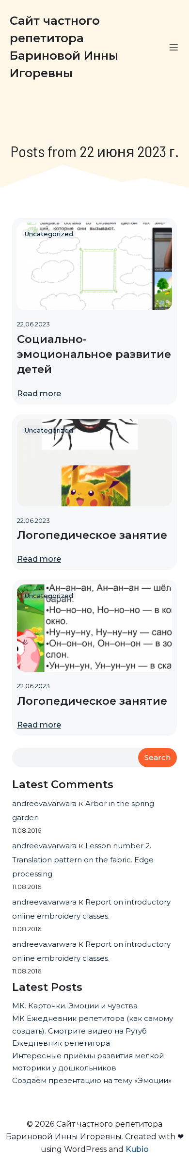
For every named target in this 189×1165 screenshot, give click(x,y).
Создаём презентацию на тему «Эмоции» (92, 1080)
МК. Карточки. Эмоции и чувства (75, 1005)
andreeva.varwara (44, 803)
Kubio (137, 1149)
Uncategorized (49, 234)
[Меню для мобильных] (173, 47)
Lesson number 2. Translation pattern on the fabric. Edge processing (83, 859)
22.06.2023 (33, 324)
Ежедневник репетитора (61, 1043)
